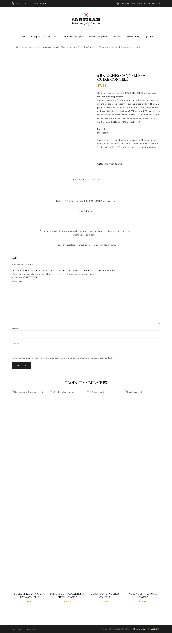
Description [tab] (79, 180)
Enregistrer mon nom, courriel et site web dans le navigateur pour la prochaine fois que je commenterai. (64, 357)
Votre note (18, 277)
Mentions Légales (139, 629)
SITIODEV (155, 629)
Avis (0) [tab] (95, 180)
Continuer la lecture (31, 585)
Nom (15, 328)
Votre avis (17, 281)
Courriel (16, 343)
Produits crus (115, 163)
